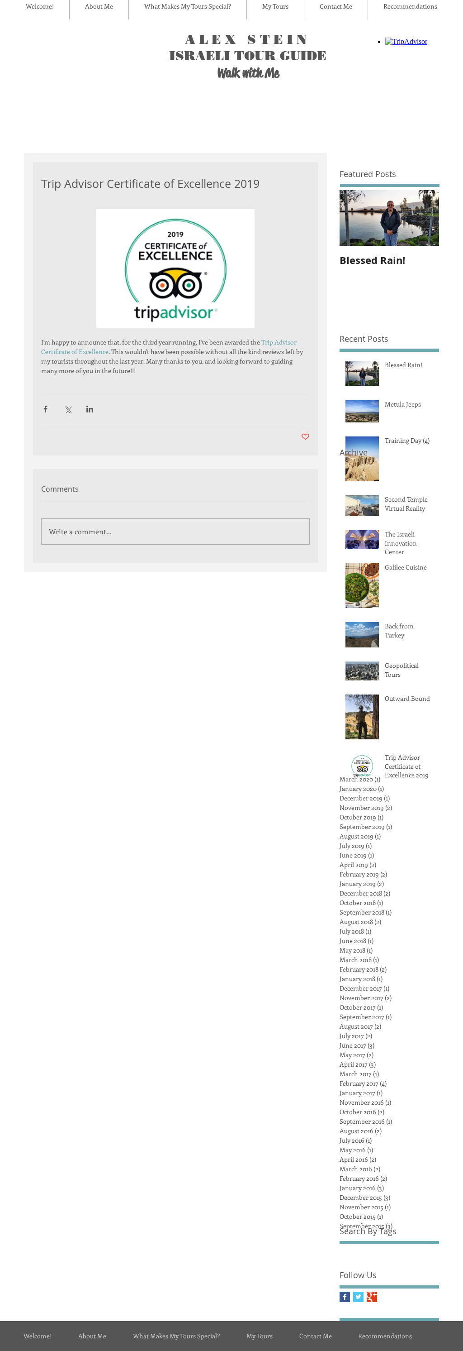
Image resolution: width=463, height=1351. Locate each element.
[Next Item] (424, 218)
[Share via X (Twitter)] (67, 409)
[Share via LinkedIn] (89, 409)
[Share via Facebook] (45, 409)
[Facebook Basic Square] (345, 1297)
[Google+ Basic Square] (372, 1297)
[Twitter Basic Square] (358, 1297)
